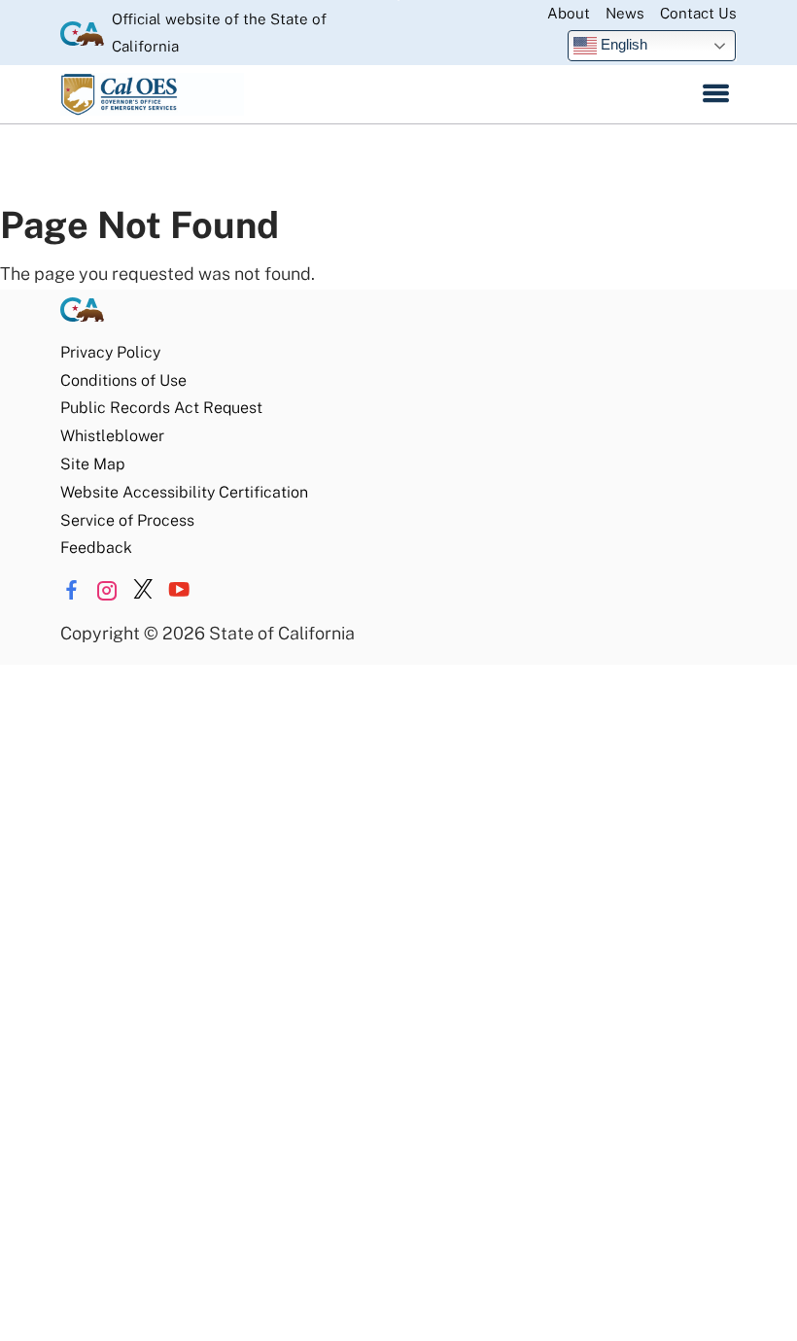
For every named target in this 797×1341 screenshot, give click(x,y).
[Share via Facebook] (71, 589)
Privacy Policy (110, 352)
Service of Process (127, 520)
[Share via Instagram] (107, 589)
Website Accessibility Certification (184, 492)
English (622, 44)
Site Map (92, 464)
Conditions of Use (123, 380)
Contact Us (698, 13)
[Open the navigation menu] (716, 94)
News (625, 13)
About (568, 13)
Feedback (96, 547)
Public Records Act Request (161, 407)
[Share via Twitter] (143, 589)
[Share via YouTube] (179, 589)
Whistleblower (112, 436)
